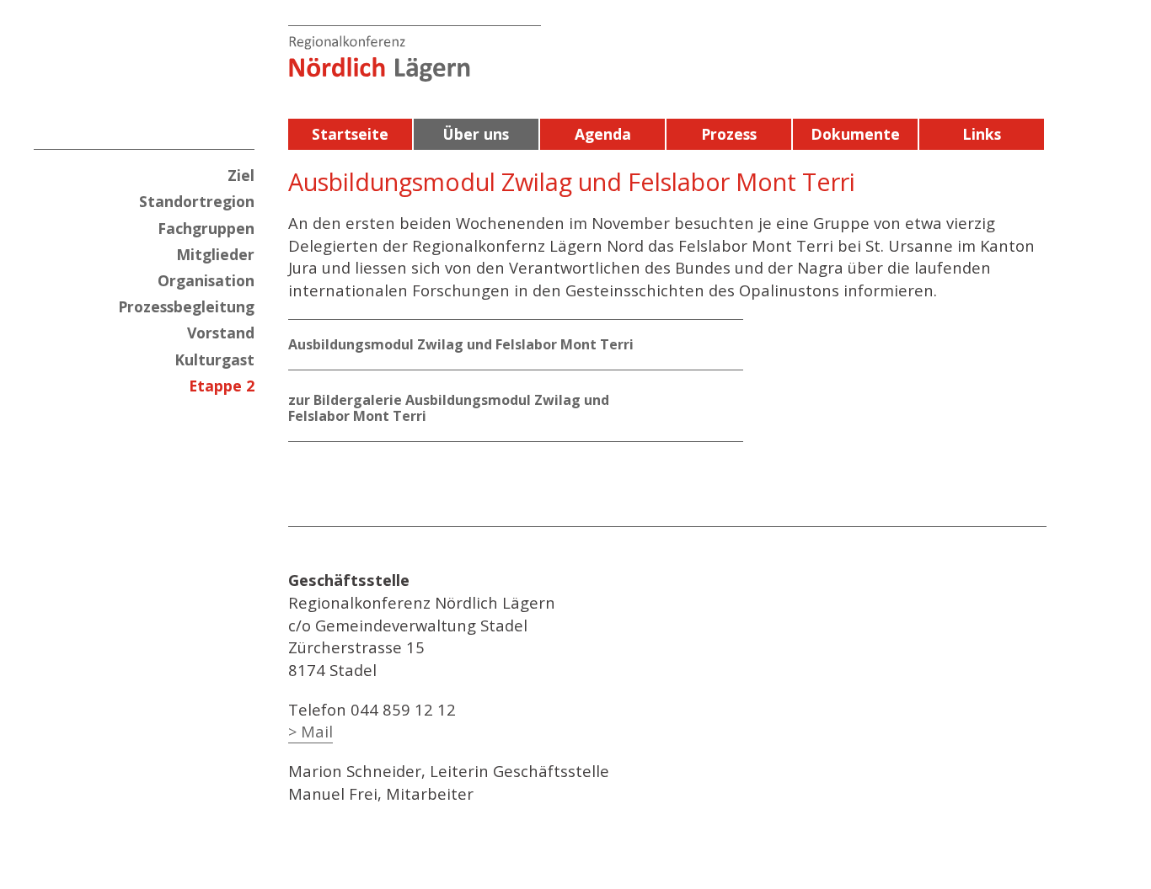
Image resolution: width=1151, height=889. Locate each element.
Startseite (350, 134)
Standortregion (196, 201)
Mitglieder (215, 254)
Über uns (476, 134)
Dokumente (855, 134)
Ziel (241, 175)
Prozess (729, 134)
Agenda (603, 134)
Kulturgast (214, 359)
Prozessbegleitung (186, 306)
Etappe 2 (221, 385)
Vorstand (220, 332)
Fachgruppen (206, 228)
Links (981, 134)
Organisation (206, 280)
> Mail (310, 731)
